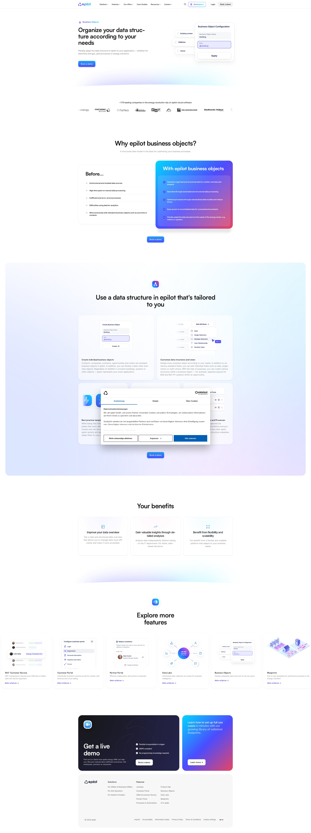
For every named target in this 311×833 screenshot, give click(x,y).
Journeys (140, 787)
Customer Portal (142, 791)
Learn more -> (196, 762)
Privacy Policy (177, 819)
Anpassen (154, 438)
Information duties (162, 819)
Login (213, 4)
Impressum (130, 430)
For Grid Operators (115, 791)
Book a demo (225, 4)
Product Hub (166, 787)
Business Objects (168, 791)
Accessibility (147, 819)
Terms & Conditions (193, 819)
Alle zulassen (190, 438)
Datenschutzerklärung (114, 430)
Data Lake (165, 795)
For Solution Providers (116, 795)
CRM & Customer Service (146, 795)
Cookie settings (209, 819)
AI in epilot (165, 803)
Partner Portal (141, 799)
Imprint (137, 819)
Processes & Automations (146, 803)
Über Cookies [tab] (192, 401)
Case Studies (142, 4)
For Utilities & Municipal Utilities (120, 787)
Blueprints (165, 799)
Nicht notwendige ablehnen (120, 438)
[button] (104, 4)
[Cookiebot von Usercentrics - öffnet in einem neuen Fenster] (196, 393)
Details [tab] (156, 401)
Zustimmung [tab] (119, 401)
